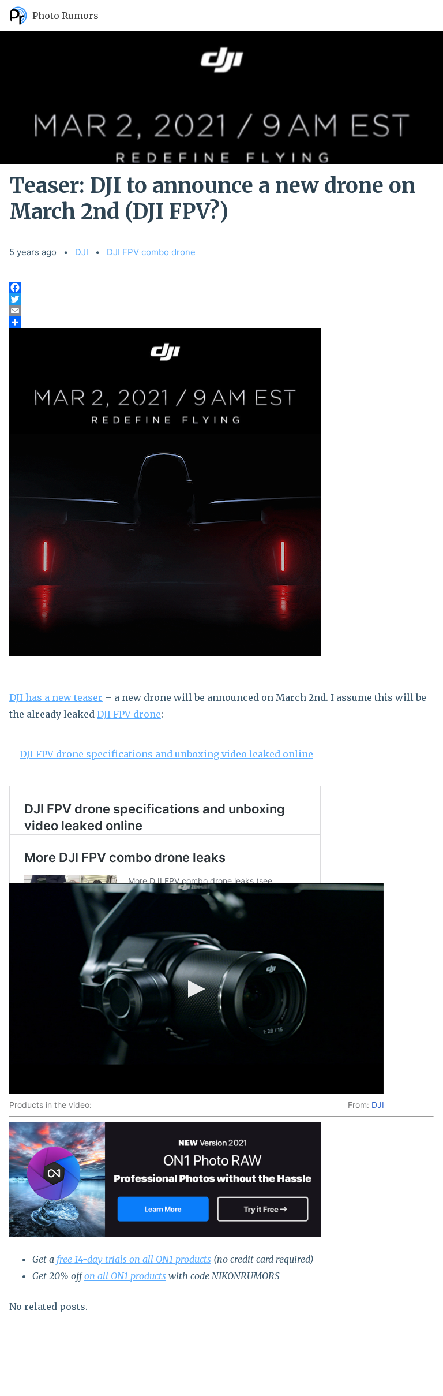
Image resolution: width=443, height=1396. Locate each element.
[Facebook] (221, 287)
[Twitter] (221, 299)
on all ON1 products (125, 1276)
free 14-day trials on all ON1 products (134, 1259)
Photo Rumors (65, 15)
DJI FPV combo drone (151, 252)
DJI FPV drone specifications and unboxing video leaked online (166, 754)
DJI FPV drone (129, 714)
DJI (81, 252)
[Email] (221, 310)
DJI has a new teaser (56, 697)
